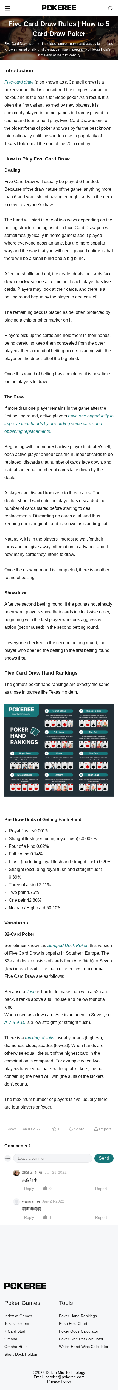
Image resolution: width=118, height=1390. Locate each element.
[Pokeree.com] (25, 1287)
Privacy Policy (59, 1381)
